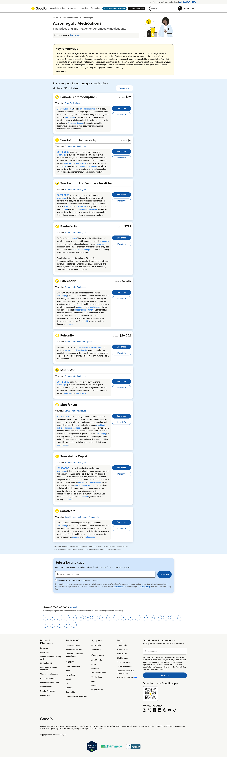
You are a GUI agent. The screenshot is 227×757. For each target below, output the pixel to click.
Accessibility (96, 649)
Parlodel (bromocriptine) (78, 96)
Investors (94, 685)
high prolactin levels (86, 109)
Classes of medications (49, 674)
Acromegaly (88, 17)
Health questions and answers (77, 696)
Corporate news (97, 690)
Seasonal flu (70, 692)
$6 (129, 140)
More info (121, 114)
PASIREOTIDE (63, 417)
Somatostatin (81, 350)
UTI (67, 683)
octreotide (73, 238)
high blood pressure (65, 428)
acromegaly (70, 117)
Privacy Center (122, 649)
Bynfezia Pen (69, 226)
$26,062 (125, 335)
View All (73, 607)
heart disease (80, 163)
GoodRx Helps (96, 677)
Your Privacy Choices (125, 677)
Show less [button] (59, 71)
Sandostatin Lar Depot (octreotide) (86, 183)
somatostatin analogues (82, 250)
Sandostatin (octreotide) (78, 140)
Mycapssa (68, 370)
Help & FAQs (96, 645)
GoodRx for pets (46, 687)
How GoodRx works (73, 645)
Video (68, 671)
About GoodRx (96, 660)
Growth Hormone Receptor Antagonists (82, 517)
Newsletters (70, 675)
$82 (128, 96)
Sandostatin (123, 62)
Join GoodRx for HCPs (187, 2)
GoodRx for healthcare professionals (74, 655)
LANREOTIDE (63, 468)
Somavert (76, 65)
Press (93, 664)
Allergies (69, 679)
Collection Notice (123, 662)
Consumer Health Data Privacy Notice (126, 672)
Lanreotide (68, 280)
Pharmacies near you (74, 649)
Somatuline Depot (141, 62)
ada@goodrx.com (178, 726)
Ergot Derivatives (72, 103)
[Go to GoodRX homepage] (39, 8)
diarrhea (64, 166)
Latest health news (73, 666)
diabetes (67, 163)
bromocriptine (154, 59)
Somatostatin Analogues (75, 146)
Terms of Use (118, 586)
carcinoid (84, 321)
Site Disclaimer (122, 658)
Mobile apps (44, 652)
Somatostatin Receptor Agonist (78, 341)
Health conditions (70, 17)
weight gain (101, 425)
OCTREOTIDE (63, 152)
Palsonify (67, 335)
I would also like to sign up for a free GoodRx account (78, 580)
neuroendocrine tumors (87, 166)
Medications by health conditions (48, 668)
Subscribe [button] (164, 574)
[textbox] (105, 574)
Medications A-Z (46, 663)
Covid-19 (69, 688)
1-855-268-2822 (164, 726)
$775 (127, 226)
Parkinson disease (75, 123)
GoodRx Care (45, 695)
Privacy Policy (145, 586)
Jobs (93, 681)
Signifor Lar (68, 404)
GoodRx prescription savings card (51, 658)
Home (55, 17)
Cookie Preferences (124, 667)
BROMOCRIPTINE (65, 109)
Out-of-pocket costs (47, 678)
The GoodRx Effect (98, 673)
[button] (114, 8)
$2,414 (126, 280)
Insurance (44, 648)
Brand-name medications (49, 682)
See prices (121, 108)
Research (95, 668)
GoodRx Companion (47, 691)
